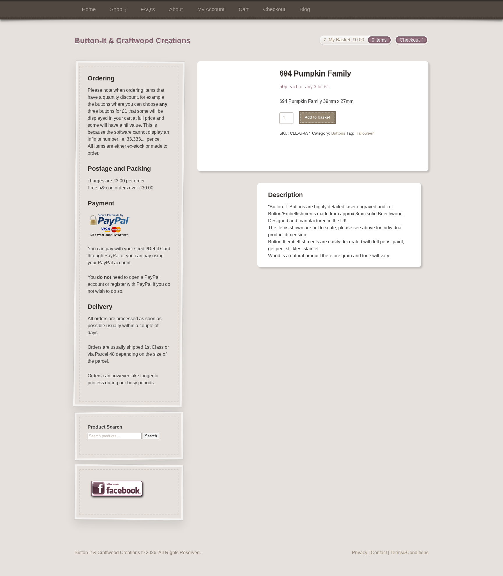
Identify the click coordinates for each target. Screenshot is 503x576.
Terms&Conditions (409, 552)
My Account (210, 9)
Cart (244, 9)
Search (151, 436)
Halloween (365, 133)
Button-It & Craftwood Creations (132, 40)
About (176, 9)
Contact (379, 552)
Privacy (359, 552)
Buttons (338, 133)
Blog (305, 9)
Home (89, 9)
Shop (116, 9)
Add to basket (317, 117)
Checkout (274, 9)
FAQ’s (148, 9)
